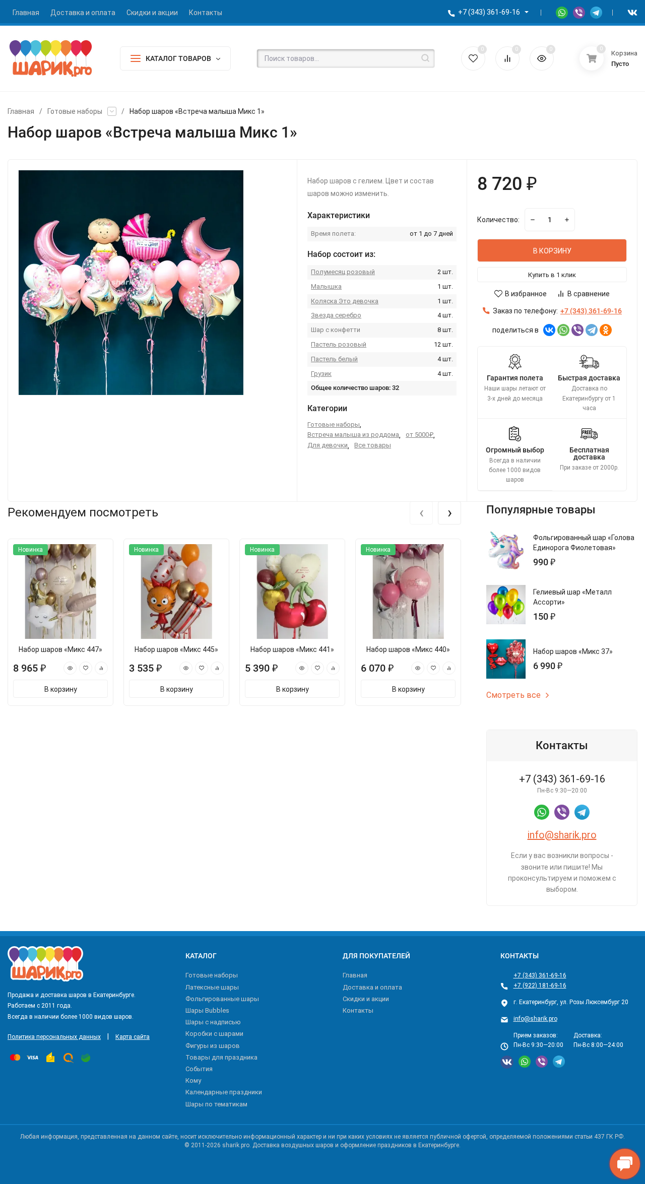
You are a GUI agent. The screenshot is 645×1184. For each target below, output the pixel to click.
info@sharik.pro (562, 835)
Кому (193, 1080)
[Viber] (577, 330)
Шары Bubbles (207, 1010)
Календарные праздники (223, 1092)
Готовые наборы (74, 111)
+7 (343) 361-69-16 (489, 12)
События (199, 1069)
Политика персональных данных (54, 1036)
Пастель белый (334, 359)
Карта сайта (132, 1036)
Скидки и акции (366, 999)
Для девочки (327, 445)
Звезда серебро (336, 315)
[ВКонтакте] (549, 330)
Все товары (372, 445)
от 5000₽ (419, 434)
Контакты (358, 1010)
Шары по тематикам (216, 1104)
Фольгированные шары (222, 999)
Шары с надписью (213, 1022)
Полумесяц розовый (343, 272)
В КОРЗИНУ (552, 251)
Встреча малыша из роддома (353, 434)
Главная (21, 111)
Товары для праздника (221, 1057)
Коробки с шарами (214, 1033)
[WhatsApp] (563, 330)
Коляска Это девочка (344, 301)
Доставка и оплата (372, 987)
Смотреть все (513, 695)
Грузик (321, 373)
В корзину (60, 689)
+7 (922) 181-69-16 (539, 985)
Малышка (326, 286)
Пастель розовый (338, 344)
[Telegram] (592, 330)
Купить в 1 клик (552, 275)
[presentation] (421, 512)
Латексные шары (212, 987)
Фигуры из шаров (212, 1045)
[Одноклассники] (606, 330)
